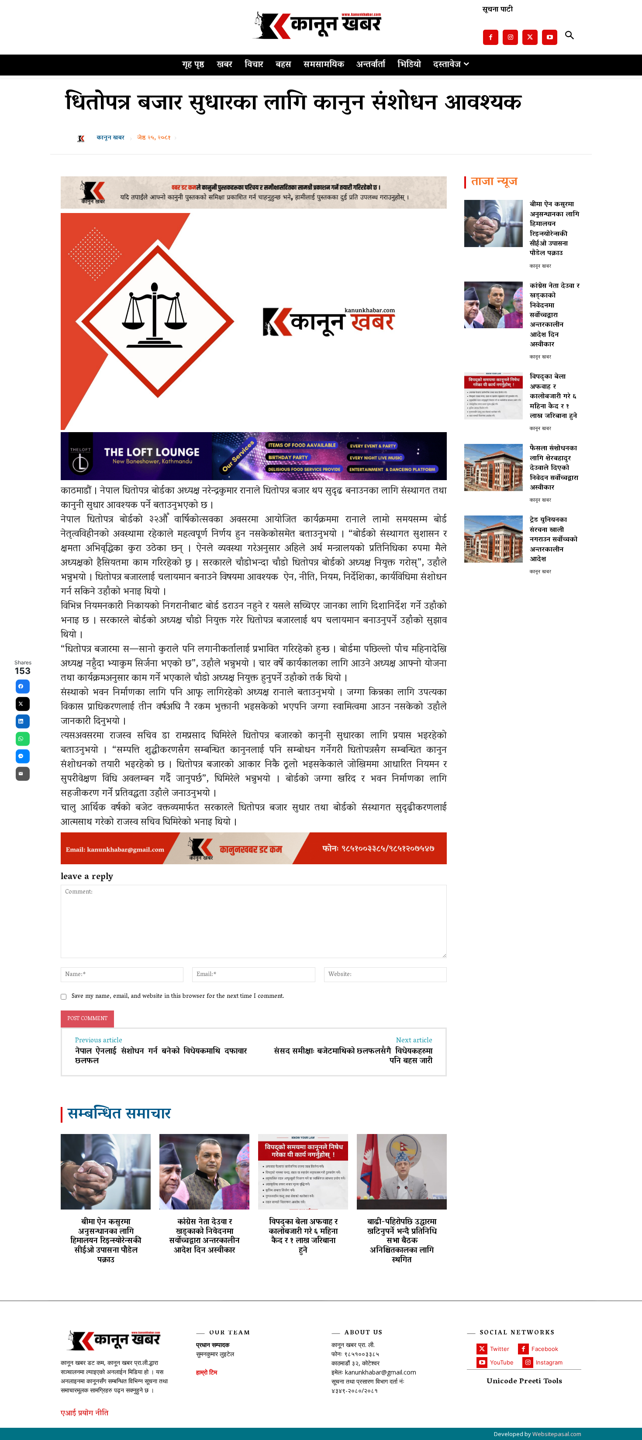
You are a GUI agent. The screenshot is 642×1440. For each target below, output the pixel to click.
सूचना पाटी (498, 10)
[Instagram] (510, 37)
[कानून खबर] (83, 138)
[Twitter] (530, 37)
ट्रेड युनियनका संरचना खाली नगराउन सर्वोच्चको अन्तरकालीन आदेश (553, 540)
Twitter (499, 1348)
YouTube (502, 1362)
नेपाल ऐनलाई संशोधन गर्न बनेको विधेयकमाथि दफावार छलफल (161, 1057)
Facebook (545, 1348)
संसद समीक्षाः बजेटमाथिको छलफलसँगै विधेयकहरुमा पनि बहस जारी (353, 1057)
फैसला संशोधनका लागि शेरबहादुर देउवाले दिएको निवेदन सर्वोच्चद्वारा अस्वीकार (554, 468)
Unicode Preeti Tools (524, 1382)
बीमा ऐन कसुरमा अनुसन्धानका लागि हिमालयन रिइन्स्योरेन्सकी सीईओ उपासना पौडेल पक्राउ (106, 1241)
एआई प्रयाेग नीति (84, 1414)
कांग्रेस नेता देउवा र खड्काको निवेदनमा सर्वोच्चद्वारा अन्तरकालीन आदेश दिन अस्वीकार (204, 1236)
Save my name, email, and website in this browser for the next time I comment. (178, 997)
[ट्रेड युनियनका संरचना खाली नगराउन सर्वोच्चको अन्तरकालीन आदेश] (493, 539)
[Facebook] (490, 37)
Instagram (549, 1362)
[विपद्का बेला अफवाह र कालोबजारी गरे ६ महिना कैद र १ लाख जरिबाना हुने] (303, 1172)
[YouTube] (481, 1362)
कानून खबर (110, 138)
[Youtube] (549, 37)
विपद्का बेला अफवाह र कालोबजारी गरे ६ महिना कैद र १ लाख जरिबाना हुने (303, 1236)
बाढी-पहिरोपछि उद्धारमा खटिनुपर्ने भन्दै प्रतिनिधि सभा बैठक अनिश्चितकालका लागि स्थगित (402, 1241)
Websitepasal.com (556, 1434)
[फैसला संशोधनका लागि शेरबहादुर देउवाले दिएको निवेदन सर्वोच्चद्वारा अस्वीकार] (493, 467)
